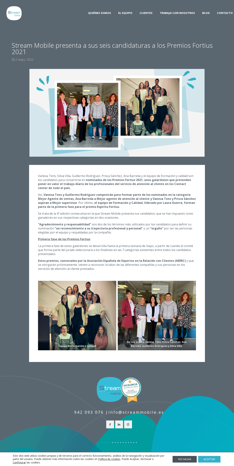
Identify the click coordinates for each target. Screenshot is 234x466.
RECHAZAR (184, 459)
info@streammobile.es (136, 412)
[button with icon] (110, 424)
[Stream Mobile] (14, 13)
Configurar (19, 462)
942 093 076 (89, 412)
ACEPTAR (209, 459)
